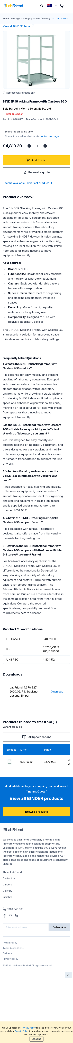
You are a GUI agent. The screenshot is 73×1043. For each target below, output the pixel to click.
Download (56, 691)
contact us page (49, 136)
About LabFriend (12, 872)
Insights (7, 897)
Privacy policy (10, 958)
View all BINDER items (16, 26)
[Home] (13, 5)
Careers (7, 884)
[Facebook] (4, 916)
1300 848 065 (15, 909)
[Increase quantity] (45, 146)
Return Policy (10, 942)
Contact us (9, 878)
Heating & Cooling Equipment (25, 18)
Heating (46, 18)
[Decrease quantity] (29, 146)
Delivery (7, 890)
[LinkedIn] (16, 916)
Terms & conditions (13, 948)
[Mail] (10, 916)
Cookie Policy (21, 1031)
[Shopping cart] (61, 6)
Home (6, 18)
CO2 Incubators (60, 18)
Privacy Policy (28, 1028)
